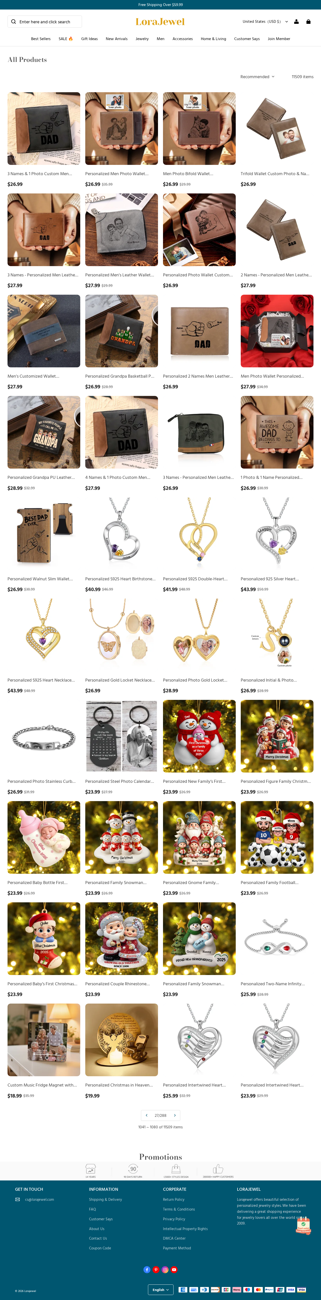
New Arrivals (117, 39)
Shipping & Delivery (105, 1199)
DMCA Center (174, 1238)
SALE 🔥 (66, 39)
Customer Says (247, 39)
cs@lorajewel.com (39, 1199)
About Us (96, 1229)
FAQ (92, 1209)
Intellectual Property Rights (185, 1229)
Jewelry (142, 39)
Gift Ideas (89, 39)
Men (161, 39)
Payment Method (177, 1248)
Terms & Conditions (179, 1209)
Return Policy (173, 1199)
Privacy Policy (174, 1219)
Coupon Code (100, 1248)
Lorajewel (30, 1291)
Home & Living (213, 39)
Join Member (279, 39)
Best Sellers (41, 39)
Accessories (183, 39)
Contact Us (98, 1238)
